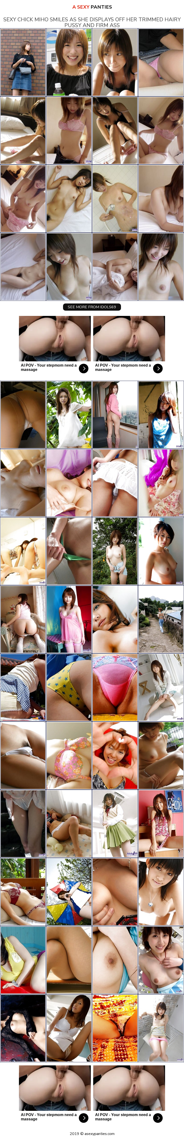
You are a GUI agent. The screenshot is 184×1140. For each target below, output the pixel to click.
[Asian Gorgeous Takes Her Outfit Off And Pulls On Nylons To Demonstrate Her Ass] (115, 687)
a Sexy (92, 7)
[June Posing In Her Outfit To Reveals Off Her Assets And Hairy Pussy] (115, 892)
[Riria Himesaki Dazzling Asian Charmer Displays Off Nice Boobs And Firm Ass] (115, 551)
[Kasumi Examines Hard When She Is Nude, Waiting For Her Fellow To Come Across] (115, 824)
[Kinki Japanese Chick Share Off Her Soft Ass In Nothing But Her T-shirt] (69, 892)
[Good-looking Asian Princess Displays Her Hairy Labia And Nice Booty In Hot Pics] (69, 960)
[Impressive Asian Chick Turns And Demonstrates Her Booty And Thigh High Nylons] (115, 483)
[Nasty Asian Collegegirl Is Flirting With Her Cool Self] (161, 1028)
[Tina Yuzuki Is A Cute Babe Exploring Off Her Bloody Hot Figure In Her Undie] (115, 619)
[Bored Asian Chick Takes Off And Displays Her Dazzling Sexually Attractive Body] (161, 415)
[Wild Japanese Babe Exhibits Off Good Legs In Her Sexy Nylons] (23, 687)
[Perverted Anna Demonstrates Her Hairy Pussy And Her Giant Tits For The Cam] (69, 755)
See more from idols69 (92, 307)
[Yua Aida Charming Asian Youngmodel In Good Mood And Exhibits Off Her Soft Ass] (161, 824)
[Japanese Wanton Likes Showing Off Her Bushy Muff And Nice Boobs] (23, 619)
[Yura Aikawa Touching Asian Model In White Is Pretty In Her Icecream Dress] (69, 415)
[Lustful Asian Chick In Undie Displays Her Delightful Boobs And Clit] (23, 892)
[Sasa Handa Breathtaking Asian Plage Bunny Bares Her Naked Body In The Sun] (161, 892)
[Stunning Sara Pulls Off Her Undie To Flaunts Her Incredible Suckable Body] (23, 1028)
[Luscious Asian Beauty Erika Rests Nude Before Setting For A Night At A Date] (23, 755)
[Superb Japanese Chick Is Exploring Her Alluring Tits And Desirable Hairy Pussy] (161, 687)
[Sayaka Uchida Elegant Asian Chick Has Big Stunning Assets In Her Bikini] (115, 755)
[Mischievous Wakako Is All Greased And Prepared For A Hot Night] (69, 551)
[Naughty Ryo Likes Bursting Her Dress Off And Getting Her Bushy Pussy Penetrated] (23, 483)
